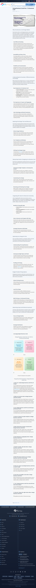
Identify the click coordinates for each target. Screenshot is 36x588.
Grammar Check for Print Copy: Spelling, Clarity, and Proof (24, 562)
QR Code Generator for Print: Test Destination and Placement (24, 559)
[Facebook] (11, 572)
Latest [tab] (21, 554)
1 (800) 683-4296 (4, 1)
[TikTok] (16, 572)
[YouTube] (20, 572)
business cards (17, 502)
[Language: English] (29, 1)
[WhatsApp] (9, 1)
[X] (13, 572)
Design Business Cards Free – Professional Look (28, 6)
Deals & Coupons (19, 6)
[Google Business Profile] (23, 572)
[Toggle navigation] (34, 4)
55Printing (20, 151)
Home (12, 6)
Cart (33, 1)
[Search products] (27, 4)
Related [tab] (25, 554)
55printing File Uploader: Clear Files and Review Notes (27, 565)
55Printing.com (16, 389)
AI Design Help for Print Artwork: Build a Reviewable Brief (24, 557)
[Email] (25, 572)
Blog (15, 6)
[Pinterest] (18, 572)
